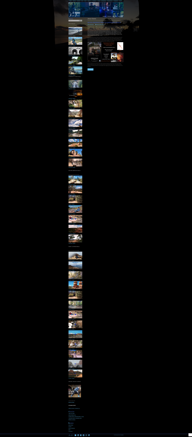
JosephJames (91, 24)
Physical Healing (105, 32)
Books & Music (99, 24)
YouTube (69, 260)
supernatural (92, 35)
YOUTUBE (70, 35)
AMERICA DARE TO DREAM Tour (74, 408)
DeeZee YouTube (71, 402)
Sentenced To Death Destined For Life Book (101, 34)
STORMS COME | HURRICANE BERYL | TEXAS (76, 416)
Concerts (69, 426)
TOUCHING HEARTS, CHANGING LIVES (75, 418)
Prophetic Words (119, 32)
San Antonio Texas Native (93, 33)
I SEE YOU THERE (71, 413)
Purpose (89, 33)
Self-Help (98, 33)
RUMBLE (73, 35)
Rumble (73, 260)
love (88, 32)
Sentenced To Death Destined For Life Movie (114, 34)
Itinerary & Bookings (71, 428)
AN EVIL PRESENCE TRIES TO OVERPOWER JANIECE (104, 22)
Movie (103, 24)
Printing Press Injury (110, 32)
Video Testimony (100, 35)
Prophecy (115, 32)
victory (97, 35)
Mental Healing (91, 32)
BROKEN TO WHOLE (71, 419)
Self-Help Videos (102, 33)
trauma (95, 35)
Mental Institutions (95, 32)
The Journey (70, 431)
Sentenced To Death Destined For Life (110, 33)
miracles (100, 32)
